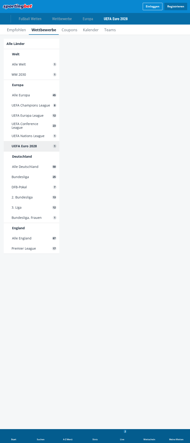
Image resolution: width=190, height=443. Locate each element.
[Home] (18, 6)
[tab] (16, 30)
